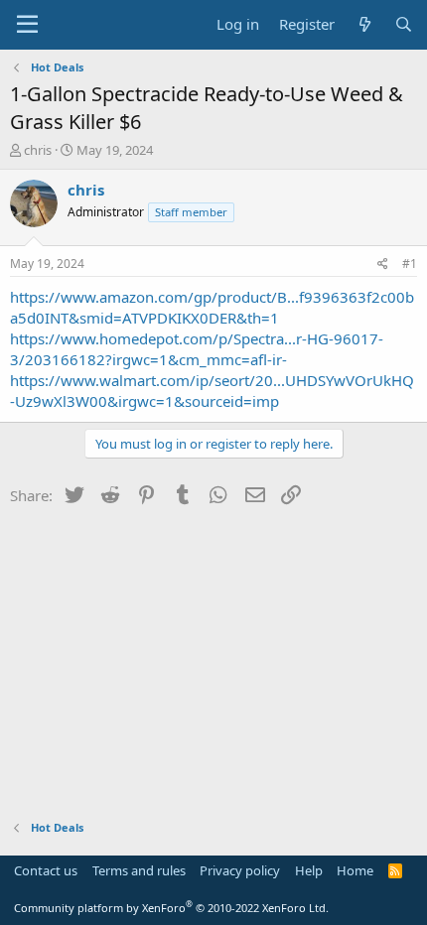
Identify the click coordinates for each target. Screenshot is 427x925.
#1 (409, 263)
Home (355, 870)
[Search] (403, 24)
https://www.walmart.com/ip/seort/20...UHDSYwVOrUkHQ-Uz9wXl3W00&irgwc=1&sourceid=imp (212, 390)
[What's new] (364, 24)
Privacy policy (240, 870)
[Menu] (27, 25)
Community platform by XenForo (171, 907)
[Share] (382, 264)
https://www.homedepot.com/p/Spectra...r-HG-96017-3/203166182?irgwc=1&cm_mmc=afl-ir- (196, 349)
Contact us (45, 870)
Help (309, 870)
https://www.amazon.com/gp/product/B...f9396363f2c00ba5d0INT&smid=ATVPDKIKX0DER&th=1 (212, 307)
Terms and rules (139, 870)
